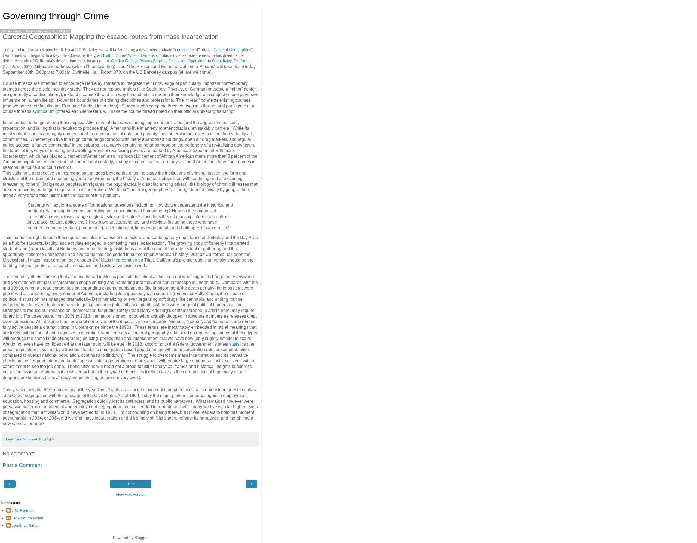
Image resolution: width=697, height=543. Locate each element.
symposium (43, 111)
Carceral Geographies (232, 49)
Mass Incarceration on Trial (127, 260)
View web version (131, 494)
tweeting (105, 66)
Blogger (141, 537)
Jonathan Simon (26, 525)
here (225, 310)
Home (130, 484)
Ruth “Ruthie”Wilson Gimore (128, 55)
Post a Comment (22, 465)
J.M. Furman (23, 510)
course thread (186, 49)
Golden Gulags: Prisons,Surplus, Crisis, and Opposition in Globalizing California (180, 60)
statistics (237, 344)
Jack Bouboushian (27, 518)
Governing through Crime (56, 16)
